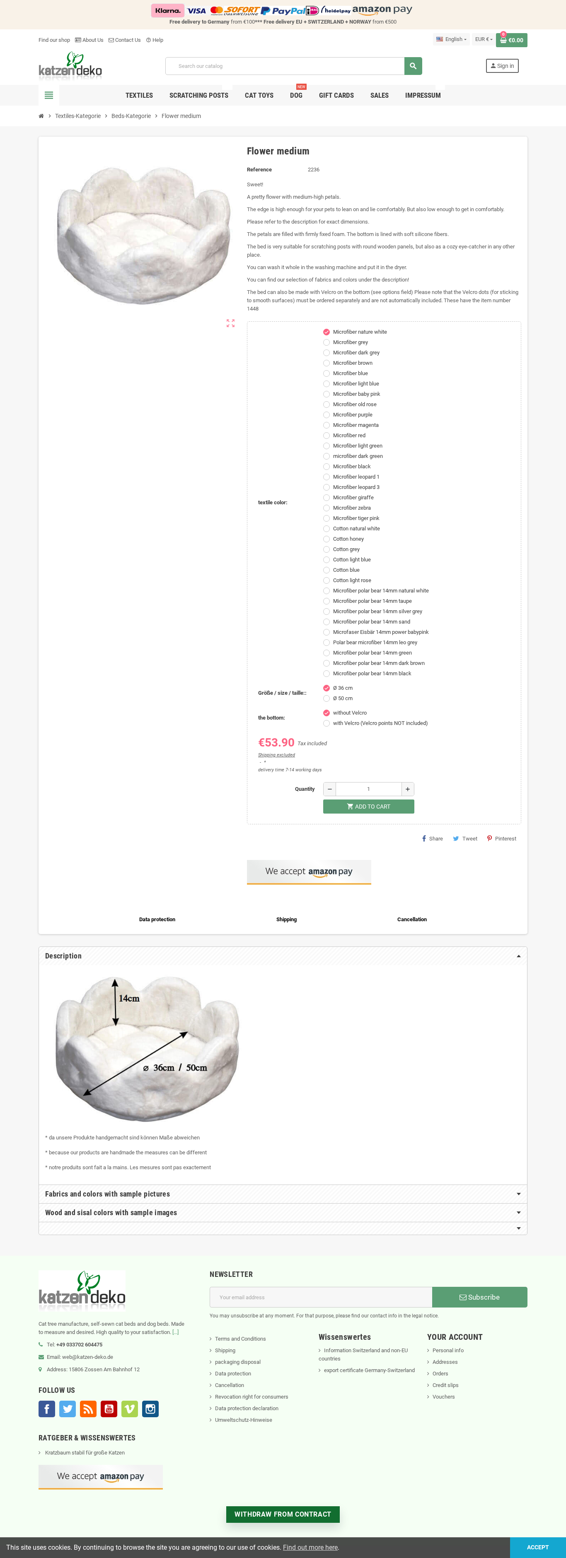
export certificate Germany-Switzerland (369, 1370)
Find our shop (54, 40)
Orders (440, 1373)
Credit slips (446, 1385)
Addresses (445, 1362)
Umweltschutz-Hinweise (243, 1420)
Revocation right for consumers (251, 1397)
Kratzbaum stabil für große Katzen (84, 1453)
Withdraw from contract (283, 1514)
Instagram (150, 1409)
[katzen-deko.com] (70, 66)
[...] (175, 1332)
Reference (259, 169)
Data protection (233, 1373)
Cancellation (229, 1385)
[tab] (283, 956)
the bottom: (271, 718)
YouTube (109, 1409)
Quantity (305, 789)
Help (154, 40)
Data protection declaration (246, 1408)
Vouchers (444, 1397)
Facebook (47, 1409)
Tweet (469, 839)
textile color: (273, 502)
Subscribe (483, 1297)
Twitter (67, 1409)
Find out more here (310, 1547)
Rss (88, 1409)
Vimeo (129, 1409)
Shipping (225, 1350)
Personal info (448, 1350)
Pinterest (505, 839)
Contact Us (127, 40)
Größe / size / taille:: (282, 693)
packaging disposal (238, 1362)
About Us (92, 40)
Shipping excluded (276, 755)
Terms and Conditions (240, 1339)
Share (436, 839)
